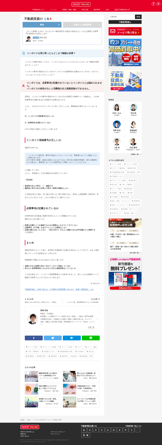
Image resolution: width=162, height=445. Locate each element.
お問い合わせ (24, 436)
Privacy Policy (51, 439)
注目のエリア (116, 213)
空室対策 (115, 209)
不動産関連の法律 (66, 351)
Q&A (28, 420)
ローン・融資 (91, 347)
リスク (79, 347)
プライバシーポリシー (58, 432)
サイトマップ (55, 434)
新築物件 (31, 356)
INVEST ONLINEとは (27, 432)
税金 (42, 25)
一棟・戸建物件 (33, 351)
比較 (131, 193)
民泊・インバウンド (119, 205)
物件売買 (42, 356)
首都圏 (114, 193)
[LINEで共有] (91, 338)
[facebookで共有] (34, 338)
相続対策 (54, 356)
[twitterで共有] (53, 338)
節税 (74, 356)
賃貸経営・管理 (87, 356)
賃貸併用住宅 (135, 205)
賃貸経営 (82, 25)
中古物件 (80, 351)
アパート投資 (32, 347)
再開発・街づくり (129, 209)
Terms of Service (61, 439)
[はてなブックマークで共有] (72, 338)
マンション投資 (66, 347)
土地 (123, 193)
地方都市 (126, 197)
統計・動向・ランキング (120, 201)
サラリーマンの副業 (49, 347)
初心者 (91, 351)
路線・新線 (130, 213)
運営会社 (23, 434)
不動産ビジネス (49, 351)
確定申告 (65, 356)
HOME (22, 420)
